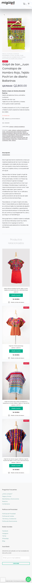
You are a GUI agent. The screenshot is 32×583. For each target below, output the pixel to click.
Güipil (9, 130)
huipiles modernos (7, 133)
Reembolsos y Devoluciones (10, 499)
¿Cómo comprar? (7, 494)
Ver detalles (16, 299)
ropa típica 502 (21, 137)
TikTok (4, 536)
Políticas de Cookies (8, 516)
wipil (10, 140)
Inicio (4, 54)
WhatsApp (5, 538)
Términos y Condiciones (9, 518)
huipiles (24, 131)
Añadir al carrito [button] (16, 295)
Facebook (5, 531)
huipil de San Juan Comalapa (14, 131)
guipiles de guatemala (23, 130)
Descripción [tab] (6, 152)
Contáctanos (6, 504)
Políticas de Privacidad (9, 513)
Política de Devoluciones (9, 521)
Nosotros (5, 501)
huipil (3, 131)
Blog (3, 541)
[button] (4, 15)
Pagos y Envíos (6, 496)
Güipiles (10, 54)
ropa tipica (13, 137)
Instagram (5, 533)
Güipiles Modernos (19, 126)
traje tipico (14, 139)
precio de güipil (17, 133)
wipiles (14, 140)
